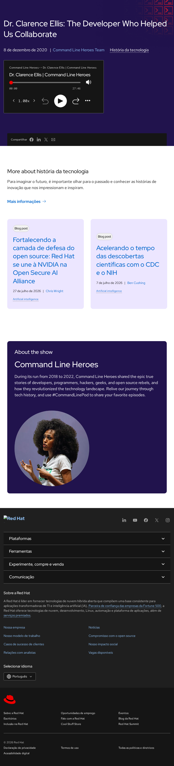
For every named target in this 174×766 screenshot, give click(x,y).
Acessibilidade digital (16, 753)
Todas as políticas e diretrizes (136, 748)
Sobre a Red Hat (14, 713)
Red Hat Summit (128, 724)
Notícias (94, 627)
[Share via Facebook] (31, 139)
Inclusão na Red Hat (16, 724)
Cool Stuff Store (71, 724)
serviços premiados (17, 615)
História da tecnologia (129, 49)
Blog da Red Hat (128, 718)
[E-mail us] (53, 139)
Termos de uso (70, 748)
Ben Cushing (136, 283)
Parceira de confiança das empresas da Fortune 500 (124, 606)
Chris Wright (54, 291)
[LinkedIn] (124, 521)
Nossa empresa (14, 627)
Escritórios (10, 718)
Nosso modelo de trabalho (22, 636)
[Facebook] (146, 521)
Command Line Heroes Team (78, 49)
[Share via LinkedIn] (38, 139)
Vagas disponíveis (101, 652)
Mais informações (24, 201)
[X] (157, 521)
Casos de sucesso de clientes (24, 644)
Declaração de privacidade (20, 748)
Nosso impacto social (103, 644)
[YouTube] (135, 521)
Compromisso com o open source (112, 636)
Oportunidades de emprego (78, 713)
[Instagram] (167, 521)
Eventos (123, 713)
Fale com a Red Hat (73, 718)
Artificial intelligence (26, 299)
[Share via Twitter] (46, 139)
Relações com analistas (20, 652)
